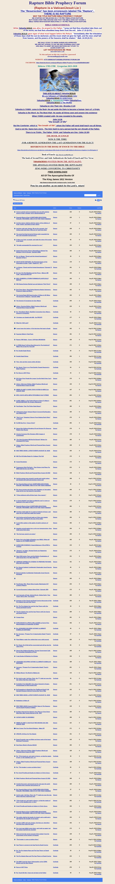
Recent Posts (27, 195)
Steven (99, 213)
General (29, 193)
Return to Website (18, 193)
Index (24, 193)
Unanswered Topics (18, 195)
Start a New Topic (18, 203)
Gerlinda (98, 269)
